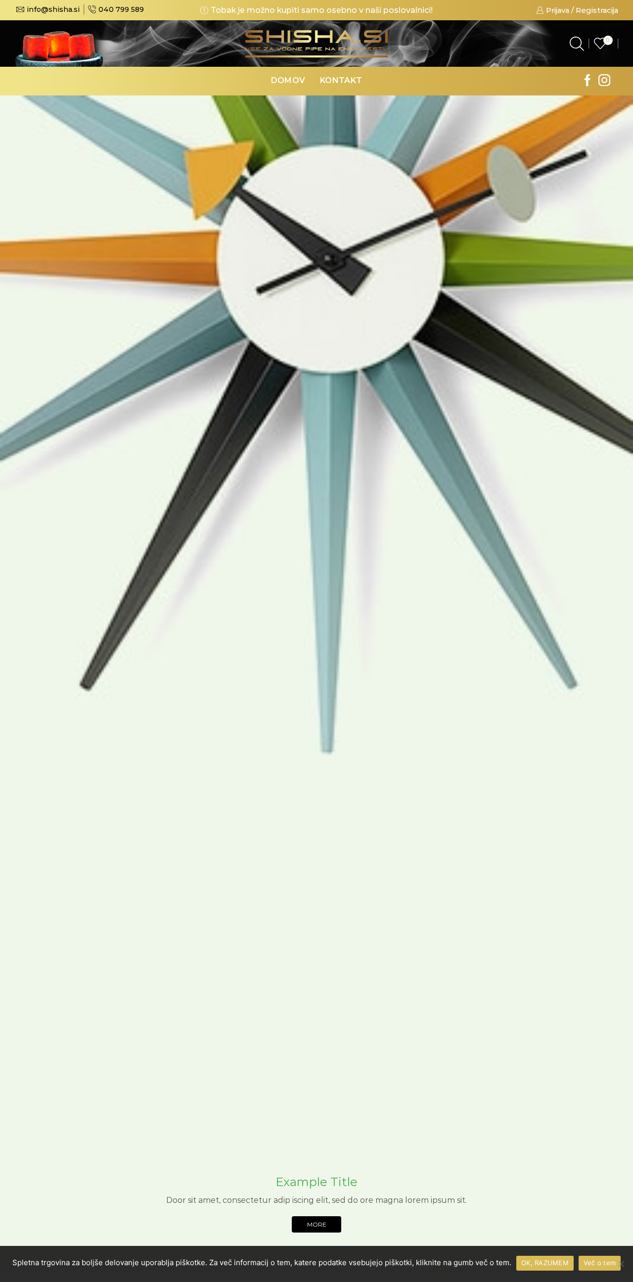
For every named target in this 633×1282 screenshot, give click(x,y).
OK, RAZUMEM (545, 1263)
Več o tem (600, 1263)
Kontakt (341, 80)
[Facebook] (587, 81)
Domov (288, 80)
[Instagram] (604, 81)
